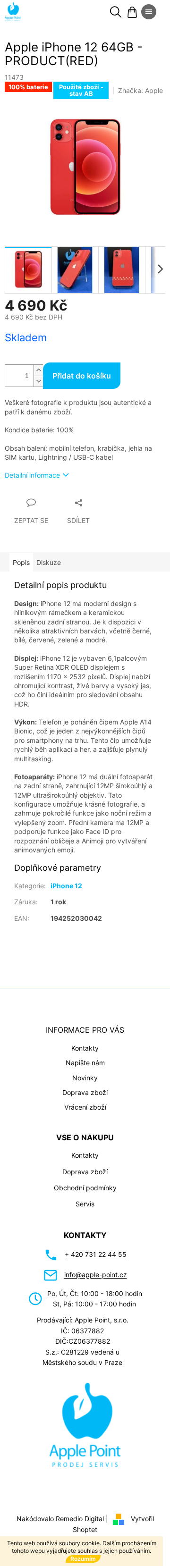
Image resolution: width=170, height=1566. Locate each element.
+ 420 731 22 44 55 (96, 1254)
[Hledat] (115, 11)
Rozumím (83, 1558)
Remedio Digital (80, 1519)
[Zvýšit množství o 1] (38, 370)
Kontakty (85, 1048)
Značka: (140, 90)
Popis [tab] (21, 562)
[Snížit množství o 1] (38, 381)
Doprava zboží (85, 1092)
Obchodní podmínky (85, 1188)
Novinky (85, 1078)
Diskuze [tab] (48, 562)
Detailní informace (32, 475)
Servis (85, 1204)
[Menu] (148, 11)
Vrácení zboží (85, 1107)
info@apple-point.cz (95, 1275)
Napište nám (85, 1063)
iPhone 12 (66, 886)
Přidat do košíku (81, 375)
